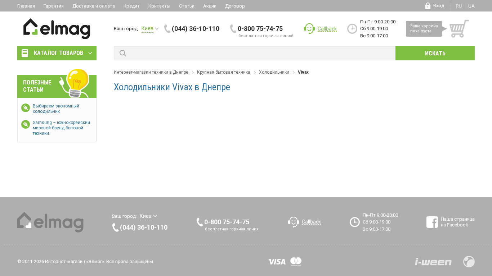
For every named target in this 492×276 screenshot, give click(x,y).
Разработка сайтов (433, 261)
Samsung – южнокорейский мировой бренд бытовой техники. (61, 128)
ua (471, 6)
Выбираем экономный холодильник (56, 109)
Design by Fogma (469, 261)
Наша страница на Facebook (458, 221)
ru (459, 6)
